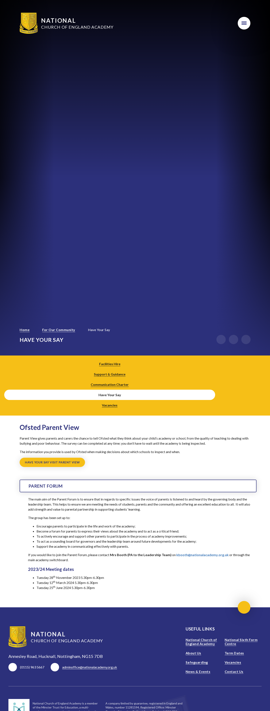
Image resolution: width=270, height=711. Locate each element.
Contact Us (234, 671)
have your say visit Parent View (52, 462)
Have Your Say (99, 330)
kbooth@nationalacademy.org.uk (202, 555)
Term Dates (234, 653)
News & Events (198, 671)
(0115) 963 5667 (32, 667)
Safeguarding (197, 662)
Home (25, 330)
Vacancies (233, 662)
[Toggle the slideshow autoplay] (246, 339)
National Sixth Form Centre (241, 642)
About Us (193, 653)
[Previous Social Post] (250, 384)
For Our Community (58, 330)
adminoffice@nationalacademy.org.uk (89, 667)
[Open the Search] (224, 23)
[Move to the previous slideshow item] (221, 339)
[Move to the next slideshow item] (233, 339)
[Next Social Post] (261, 384)
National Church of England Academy (201, 642)
